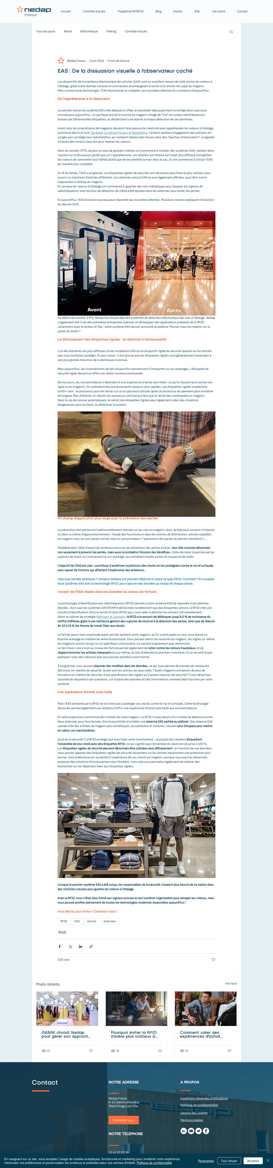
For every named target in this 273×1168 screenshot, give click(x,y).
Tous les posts (45, 31)
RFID (63, 921)
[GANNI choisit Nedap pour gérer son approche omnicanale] (67, 1008)
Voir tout (231, 983)
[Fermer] (267, 1161)
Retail (68, 31)
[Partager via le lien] (91, 946)
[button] (130, 11)
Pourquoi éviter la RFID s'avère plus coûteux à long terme (134, 1035)
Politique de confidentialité (154, 1163)
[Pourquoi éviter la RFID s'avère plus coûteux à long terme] (136, 1008)
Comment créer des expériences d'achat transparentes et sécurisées (200, 1035)
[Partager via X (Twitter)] (70, 946)
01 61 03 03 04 (118, 1152)
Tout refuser (229, 1161)
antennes (109, 921)
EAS (77, 921)
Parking (111, 31)
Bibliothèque (89, 31)
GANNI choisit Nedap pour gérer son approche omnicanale (66, 1035)
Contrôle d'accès (136, 31)
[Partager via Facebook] (60, 946)
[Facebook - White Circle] (206, 1131)
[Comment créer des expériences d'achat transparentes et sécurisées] (206, 1008)
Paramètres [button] (206, 1161)
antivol (91, 921)
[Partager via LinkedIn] (80, 946)
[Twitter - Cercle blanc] (198, 1131)
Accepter (253, 1161)
